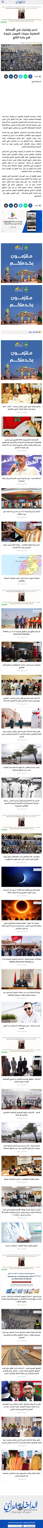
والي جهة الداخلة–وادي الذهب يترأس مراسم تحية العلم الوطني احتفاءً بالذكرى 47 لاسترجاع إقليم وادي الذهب (21, 734)
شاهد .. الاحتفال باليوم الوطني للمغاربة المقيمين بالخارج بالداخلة (21, 1114)
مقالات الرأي (37, 458)
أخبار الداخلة (37, 386)
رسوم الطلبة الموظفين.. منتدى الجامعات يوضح (21, 1179)
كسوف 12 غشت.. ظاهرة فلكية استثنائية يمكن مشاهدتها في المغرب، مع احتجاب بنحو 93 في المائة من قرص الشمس (21, 926)
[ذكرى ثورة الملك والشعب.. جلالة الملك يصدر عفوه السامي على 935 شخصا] (21, 532)
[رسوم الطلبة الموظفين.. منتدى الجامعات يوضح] (21, 1166)
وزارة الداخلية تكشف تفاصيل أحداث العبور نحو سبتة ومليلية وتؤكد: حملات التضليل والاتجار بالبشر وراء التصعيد (21, 1335)
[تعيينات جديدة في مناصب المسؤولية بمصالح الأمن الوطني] (21, 652)
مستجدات (37, 836)
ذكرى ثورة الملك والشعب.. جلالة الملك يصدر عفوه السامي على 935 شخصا (21, 546)
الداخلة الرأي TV (36, 1092)
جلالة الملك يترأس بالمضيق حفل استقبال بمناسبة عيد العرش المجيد (21, 1474)
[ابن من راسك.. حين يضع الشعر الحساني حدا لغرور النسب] (21, 1012)
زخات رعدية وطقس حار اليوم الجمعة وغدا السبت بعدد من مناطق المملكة (21, 769)
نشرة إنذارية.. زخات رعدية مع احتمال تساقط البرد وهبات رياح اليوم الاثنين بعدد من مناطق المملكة (21, 1147)
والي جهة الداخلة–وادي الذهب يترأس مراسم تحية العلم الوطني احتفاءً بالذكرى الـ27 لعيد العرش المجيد (22, 1441)
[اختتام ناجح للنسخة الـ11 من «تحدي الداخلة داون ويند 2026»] (21, 498)
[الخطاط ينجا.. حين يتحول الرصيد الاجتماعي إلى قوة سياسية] (21, 465)
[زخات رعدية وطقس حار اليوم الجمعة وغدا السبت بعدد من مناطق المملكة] (21, 754)
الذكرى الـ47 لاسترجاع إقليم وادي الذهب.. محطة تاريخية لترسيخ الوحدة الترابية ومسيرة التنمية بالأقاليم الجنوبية (21, 803)
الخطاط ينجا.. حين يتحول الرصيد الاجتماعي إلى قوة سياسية (21, 480)
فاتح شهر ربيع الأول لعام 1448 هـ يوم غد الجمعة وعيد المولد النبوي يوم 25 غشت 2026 (21, 891)
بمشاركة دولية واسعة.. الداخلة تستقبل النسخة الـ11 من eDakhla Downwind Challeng (21, 960)
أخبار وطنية (37, 419)
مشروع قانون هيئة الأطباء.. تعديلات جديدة (21, 1245)
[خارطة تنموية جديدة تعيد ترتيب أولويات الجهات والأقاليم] (21, 565)
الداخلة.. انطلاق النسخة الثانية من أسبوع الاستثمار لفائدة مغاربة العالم (21, 1080)
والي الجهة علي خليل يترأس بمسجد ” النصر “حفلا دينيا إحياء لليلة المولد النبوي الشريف (21, 408)
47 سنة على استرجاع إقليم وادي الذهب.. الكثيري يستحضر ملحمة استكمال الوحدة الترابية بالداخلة (21, 699)
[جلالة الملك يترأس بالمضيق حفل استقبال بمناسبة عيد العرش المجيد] (21, 1460)
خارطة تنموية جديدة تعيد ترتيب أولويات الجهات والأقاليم (22, 579)
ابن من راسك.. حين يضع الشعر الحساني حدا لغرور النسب (21, 1027)
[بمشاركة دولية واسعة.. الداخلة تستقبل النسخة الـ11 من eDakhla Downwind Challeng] (21, 946)
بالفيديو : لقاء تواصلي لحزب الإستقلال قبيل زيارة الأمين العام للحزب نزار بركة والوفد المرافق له (22, 858)
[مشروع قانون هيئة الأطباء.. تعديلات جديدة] (21, 1232)
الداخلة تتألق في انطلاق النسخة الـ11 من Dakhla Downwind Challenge (21, 633)
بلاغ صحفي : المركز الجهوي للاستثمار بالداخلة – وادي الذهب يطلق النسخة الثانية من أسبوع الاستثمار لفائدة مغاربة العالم (21, 1299)
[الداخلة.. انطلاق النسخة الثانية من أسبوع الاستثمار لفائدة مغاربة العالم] (21, 1066)
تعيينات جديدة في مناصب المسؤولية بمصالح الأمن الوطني (21, 666)
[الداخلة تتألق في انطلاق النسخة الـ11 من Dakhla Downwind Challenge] (21, 618)
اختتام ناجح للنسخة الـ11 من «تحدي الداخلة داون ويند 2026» (21, 513)
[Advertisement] (21, 99)
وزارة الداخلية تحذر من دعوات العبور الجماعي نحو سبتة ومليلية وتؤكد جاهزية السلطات (21, 994)
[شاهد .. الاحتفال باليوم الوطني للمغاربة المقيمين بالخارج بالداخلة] (21, 1099)
